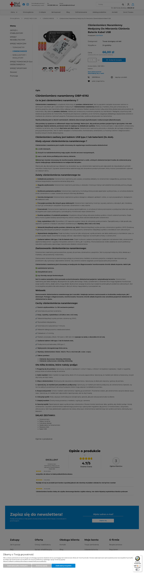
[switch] (137, 569)
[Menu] (141, 556)
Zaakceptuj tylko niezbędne (17, 566)
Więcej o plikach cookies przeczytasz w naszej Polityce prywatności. (24, 561)
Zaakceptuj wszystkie (63, 566)
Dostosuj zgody (41, 566)
